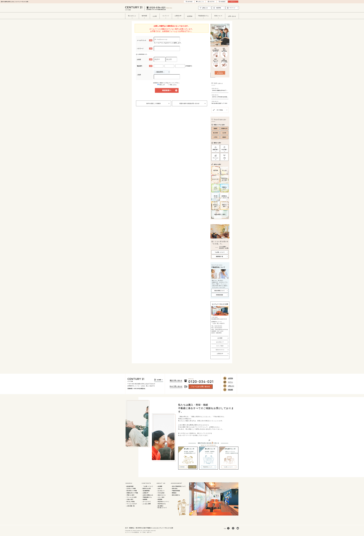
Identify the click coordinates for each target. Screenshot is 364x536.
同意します (162, 84)
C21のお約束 (161, 493)
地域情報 (145, 499)
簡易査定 (174, 493)
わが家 (155, 16)
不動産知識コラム (147, 497)
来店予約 (218, 8)
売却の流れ (175, 488)
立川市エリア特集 (131, 488)
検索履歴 (222, 1)
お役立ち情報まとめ (148, 495)
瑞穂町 (215, 128)
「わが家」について (148, 486)
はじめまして (220, 342)
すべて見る (220, 110)
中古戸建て (224, 149)
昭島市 (224, 137)
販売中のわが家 (147, 488)
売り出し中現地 (131, 501)
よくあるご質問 (147, 503)
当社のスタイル (220, 349)
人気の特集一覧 (131, 506)
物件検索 (182, 466)
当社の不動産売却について (179, 486)
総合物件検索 (130, 486)
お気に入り (205, 8)
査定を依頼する (176, 495)
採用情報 (160, 499)
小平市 (215, 137)
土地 (224, 158)
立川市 (224, 133)
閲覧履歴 (230, 389)
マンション (215, 158)
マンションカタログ (132, 503)
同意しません (173, 84)
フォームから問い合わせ (200, 386)
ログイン (230, 382)
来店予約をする (162, 503)
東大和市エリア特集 (132, 490)
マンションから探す (132, 497)
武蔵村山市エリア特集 (132, 493)
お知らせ (160, 488)
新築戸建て (215, 149)
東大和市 (215, 133)
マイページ (232, 8)
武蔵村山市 (224, 128)
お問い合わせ (232, 16)
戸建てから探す (131, 495)
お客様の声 (220, 353)
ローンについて (147, 501)
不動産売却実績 (176, 490)
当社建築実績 (146, 490)
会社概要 (219, 338)
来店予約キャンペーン (163, 501)
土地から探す (130, 499)
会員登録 (189, 16)
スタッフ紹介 (220, 346)
